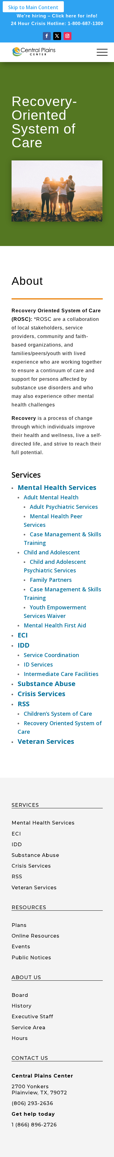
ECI (16, 834)
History (22, 1006)
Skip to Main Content (33, 7)
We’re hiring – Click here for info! (57, 15)
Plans (19, 925)
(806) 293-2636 (32, 1103)
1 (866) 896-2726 (34, 1125)
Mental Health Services (43, 823)
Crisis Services (31, 866)
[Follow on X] (57, 36)
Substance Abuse (35, 855)
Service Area (29, 1027)
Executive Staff (32, 1016)
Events (21, 946)
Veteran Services (34, 888)
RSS (17, 877)
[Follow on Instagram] (67, 36)
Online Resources (36, 936)
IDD (17, 844)
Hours (20, 1038)
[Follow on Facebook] (47, 36)
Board (20, 995)
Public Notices (31, 957)
